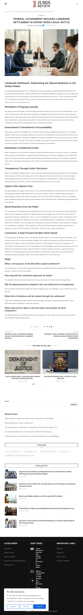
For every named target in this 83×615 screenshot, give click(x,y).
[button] (7, 367)
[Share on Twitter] (49, 327)
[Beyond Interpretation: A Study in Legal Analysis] (60, 362)
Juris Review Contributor (36, 25)
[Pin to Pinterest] (51, 327)
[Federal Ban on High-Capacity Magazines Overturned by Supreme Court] (11, 511)
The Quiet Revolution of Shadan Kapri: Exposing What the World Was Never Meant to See (31, 427)
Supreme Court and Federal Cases (20, 455)
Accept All (39, 606)
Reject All (26, 606)
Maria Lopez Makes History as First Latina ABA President (40, 496)
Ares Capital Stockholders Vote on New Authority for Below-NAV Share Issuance (28, 432)
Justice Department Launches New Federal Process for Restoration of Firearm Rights (29, 418)
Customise (13, 606)
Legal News (63, 451)
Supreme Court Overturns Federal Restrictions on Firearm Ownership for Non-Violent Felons (47, 522)
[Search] (77, 4)
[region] (26, 599)
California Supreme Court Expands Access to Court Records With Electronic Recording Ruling (32, 436)
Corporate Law (30, 451)
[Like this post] (45, 327)
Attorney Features (47, 451)
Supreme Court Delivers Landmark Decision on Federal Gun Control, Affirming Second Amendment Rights (45, 473)
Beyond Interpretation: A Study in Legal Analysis (19, 423)
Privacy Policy (61, 556)
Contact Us (60, 552)
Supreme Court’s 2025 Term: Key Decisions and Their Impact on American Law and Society (47, 485)
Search (7, 401)
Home (6, 11)
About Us (60, 548)
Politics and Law (13, 451)
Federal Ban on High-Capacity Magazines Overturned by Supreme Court (46, 508)
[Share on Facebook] (47, 327)
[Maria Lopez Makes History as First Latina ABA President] (11, 499)
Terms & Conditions (63, 561)
